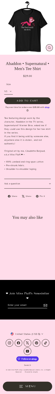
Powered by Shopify (31, 372)
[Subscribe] (45, 305)
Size (8, 84)
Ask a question (12, 183)
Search (27, 365)
